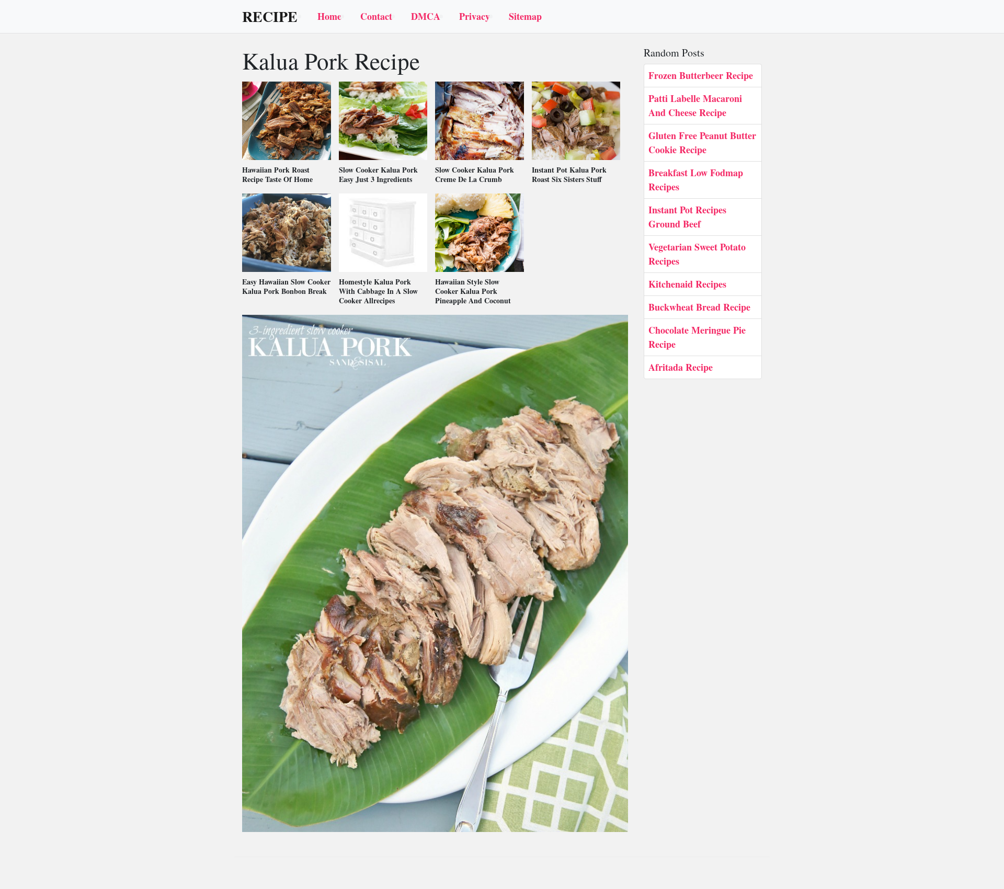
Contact (376, 16)
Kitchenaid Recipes (687, 284)
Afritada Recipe (680, 367)
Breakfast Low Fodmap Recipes (695, 179)
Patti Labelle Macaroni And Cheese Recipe (695, 105)
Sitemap (525, 16)
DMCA (425, 16)
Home (329, 16)
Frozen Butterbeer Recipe (700, 75)
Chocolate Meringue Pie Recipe (697, 337)
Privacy (474, 16)
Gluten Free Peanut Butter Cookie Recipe (702, 142)
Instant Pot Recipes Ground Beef (687, 217)
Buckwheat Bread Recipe (699, 307)
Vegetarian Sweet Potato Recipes (697, 254)
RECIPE (270, 16)
